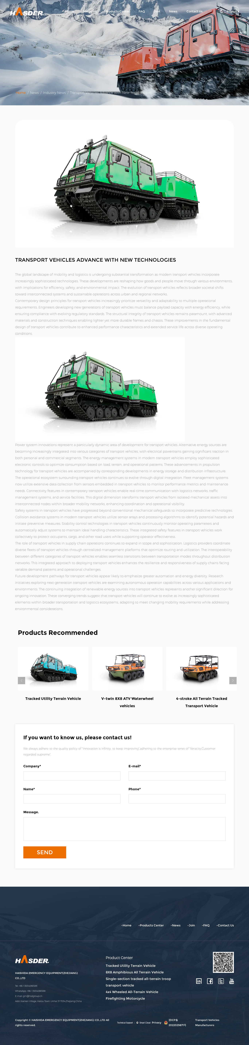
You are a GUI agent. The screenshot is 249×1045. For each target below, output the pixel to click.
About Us (89, 11)
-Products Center (151, 925)
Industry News (54, 93)
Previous (21, 680)
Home (69, 11)
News (173, 11)
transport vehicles (187, 274)
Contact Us (194, 11)
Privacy (156, 1022)
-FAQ (205, 925)
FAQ (142, 11)
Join (157, 11)
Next (233, 680)
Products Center (117, 11)
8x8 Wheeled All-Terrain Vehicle (127, 698)
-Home (126, 925)
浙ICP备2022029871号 (177, 1022)
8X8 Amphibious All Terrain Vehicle (135, 972)
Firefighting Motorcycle (125, 999)
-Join (191, 925)
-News (175, 925)
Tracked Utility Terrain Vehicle (130, 966)
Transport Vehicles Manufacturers (207, 1022)
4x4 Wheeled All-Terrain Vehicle (132, 992)
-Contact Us (225, 925)
